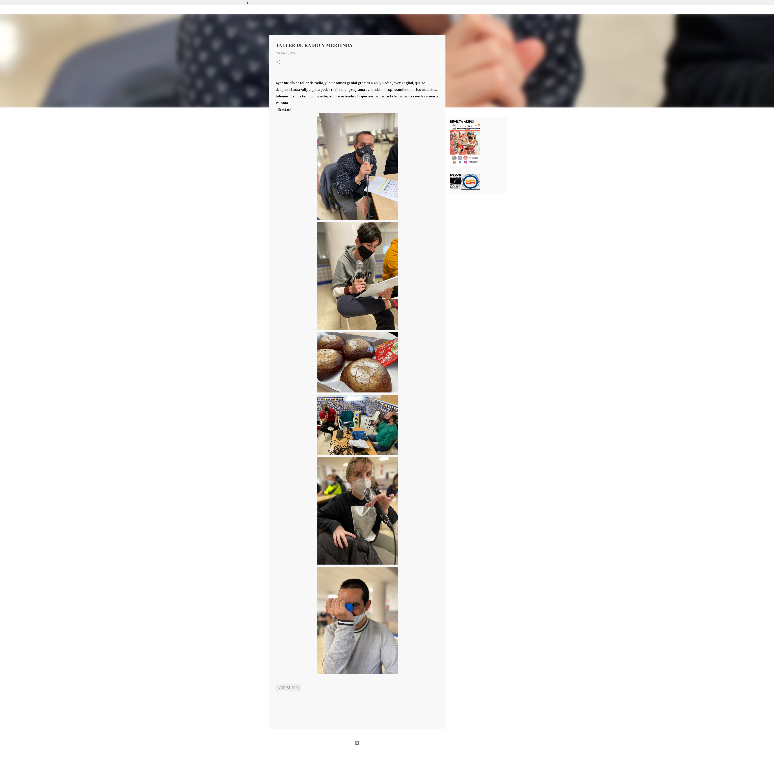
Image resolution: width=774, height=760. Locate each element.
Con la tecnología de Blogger (389, 742)
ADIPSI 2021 (288, 687)
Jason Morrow (401, 752)
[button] (278, 62)
